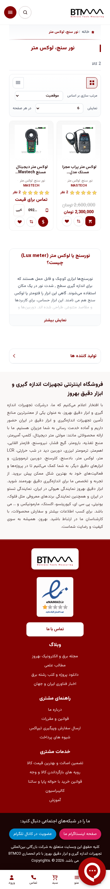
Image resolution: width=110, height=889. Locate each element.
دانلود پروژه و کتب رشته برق (55, 675)
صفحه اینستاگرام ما (80, 834)
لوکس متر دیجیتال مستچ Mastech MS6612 (32, 169)
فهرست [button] (18, 82)
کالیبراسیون (55, 791)
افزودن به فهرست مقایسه (79, 221)
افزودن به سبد (90, 221)
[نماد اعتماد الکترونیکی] (55, 597)
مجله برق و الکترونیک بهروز (55, 656)
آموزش (55, 800)
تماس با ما (55, 629)
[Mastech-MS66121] (31, 141)
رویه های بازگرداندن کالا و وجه (55, 772)
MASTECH (79, 186)
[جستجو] (25, 12)
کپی (19, 210)
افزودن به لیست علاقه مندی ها (67, 221)
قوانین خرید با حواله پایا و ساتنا (55, 782)
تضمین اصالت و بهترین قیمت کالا (55, 763)
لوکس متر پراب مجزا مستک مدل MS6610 (79, 169)
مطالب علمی (55, 665)
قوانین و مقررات (55, 719)
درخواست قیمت (43, 222)
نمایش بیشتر (55, 320)
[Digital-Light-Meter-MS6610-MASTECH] (79, 141)
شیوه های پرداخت (55, 737)
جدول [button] (91, 82)
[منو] (10, 12)
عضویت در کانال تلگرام (32, 834)
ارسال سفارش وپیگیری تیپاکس (55, 728)
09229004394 (34, 210)
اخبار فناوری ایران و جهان (55, 684)
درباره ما (55, 710)
